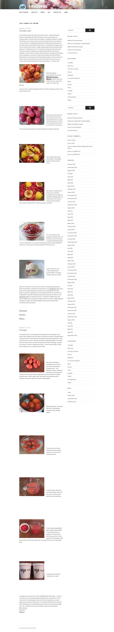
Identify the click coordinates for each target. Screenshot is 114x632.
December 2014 (72, 195)
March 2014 (71, 223)
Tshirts (69, 94)
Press (69, 87)
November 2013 (72, 236)
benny (69, 140)
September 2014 (72, 204)
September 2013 (72, 242)
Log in (69, 392)
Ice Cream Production (74, 78)
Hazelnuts (70, 75)
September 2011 (72, 316)
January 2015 (71, 192)
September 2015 (72, 167)
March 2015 (71, 186)
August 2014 (71, 208)
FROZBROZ (38, 6)
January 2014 (71, 229)
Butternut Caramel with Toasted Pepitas (79, 43)
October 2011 (71, 313)
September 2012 (72, 279)
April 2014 (70, 220)
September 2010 (72, 335)
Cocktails (70, 62)
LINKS (66, 12)
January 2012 (71, 304)
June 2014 (70, 214)
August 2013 (71, 245)
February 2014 (71, 226)
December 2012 (72, 270)
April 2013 (70, 257)
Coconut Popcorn (72, 53)
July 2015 (70, 173)
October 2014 (71, 201)
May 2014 (70, 217)
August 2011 (71, 320)
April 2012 (70, 295)
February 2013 (71, 264)
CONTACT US (57, 12)
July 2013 (70, 248)
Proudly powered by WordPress (27, 628)
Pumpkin (70, 90)
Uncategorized (72, 97)
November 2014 (72, 198)
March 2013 (71, 260)
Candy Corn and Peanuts (74, 50)
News (69, 81)
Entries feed (71, 395)
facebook (53, 289)
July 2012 (70, 285)
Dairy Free (70, 66)
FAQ (49, 12)
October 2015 (71, 164)
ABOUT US (34, 12)
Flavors (70, 72)
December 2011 (72, 307)
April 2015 (70, 183)
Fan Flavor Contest (73, 69)
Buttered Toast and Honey (75, 40)
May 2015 (70, 180)
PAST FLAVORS (23, 12)
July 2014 (70, 211)
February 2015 (71, 189)
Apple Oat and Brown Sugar (75, 46)
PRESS (43, 12)
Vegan (69, 100)
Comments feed (72, 398)
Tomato (23, 330)
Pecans (70, 84)
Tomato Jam (25, 30)
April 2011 (70, 332)
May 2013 (70, 254)
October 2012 (71, 276)
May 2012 (70, 292)
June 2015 (70, 176)
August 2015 (71, 170)
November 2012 (72, 273)
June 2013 (70, 251)
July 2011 (70, 323)
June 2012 (70, 288)
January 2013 (71, 267)
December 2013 (72, 232)
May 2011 (70, 329)
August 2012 (71, 282)
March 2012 (71, 298)
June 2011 (70, 326)
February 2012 (71, 301)
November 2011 (72, 310)
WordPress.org (72, 401)
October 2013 (71, 239)
